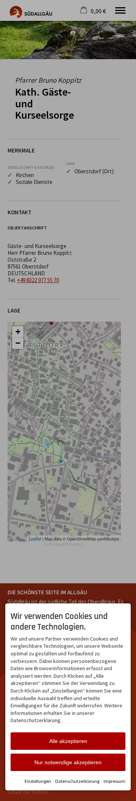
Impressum (114, 781)
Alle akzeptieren (68, 741)
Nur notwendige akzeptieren (68, 762)
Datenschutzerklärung (77, 781)
